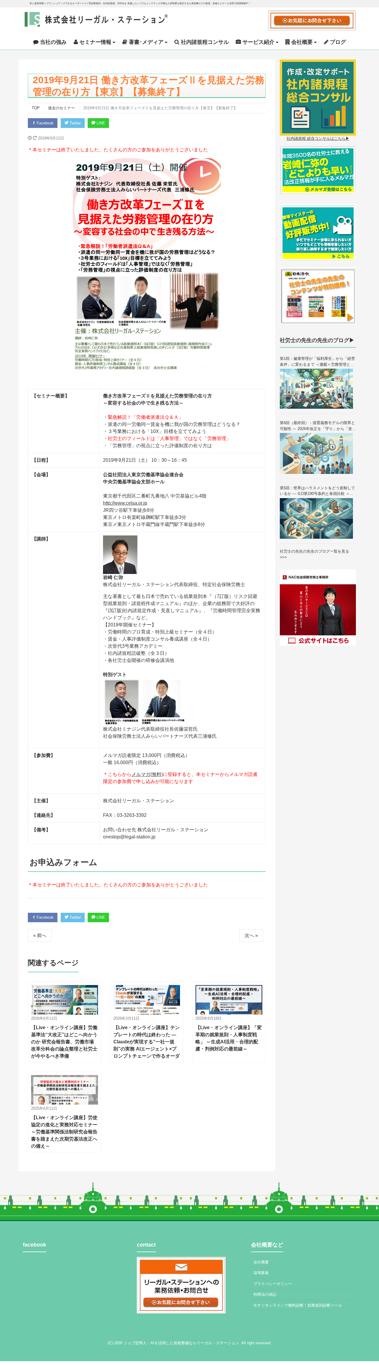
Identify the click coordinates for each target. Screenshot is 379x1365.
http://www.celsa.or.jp (125, 503)
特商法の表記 (265, 1294)
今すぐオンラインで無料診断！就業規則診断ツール (297, 1305)
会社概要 (261, 1262)
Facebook (45, 123)
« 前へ (39, 935)
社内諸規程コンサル (204, 42)
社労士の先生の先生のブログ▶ (317, 340)
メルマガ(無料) (147, 774)
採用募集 (261, 1273)
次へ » (251, 935)
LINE (100, 123)
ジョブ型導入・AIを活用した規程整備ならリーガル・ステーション (181, 1343)
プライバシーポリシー (272, 1283)
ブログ (337, 42)
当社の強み (52, 42)
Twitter (74, 123)
